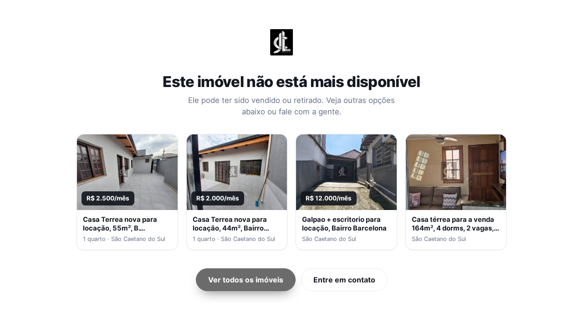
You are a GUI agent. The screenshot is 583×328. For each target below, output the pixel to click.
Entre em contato (344, 279)
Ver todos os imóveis (245, 279)
